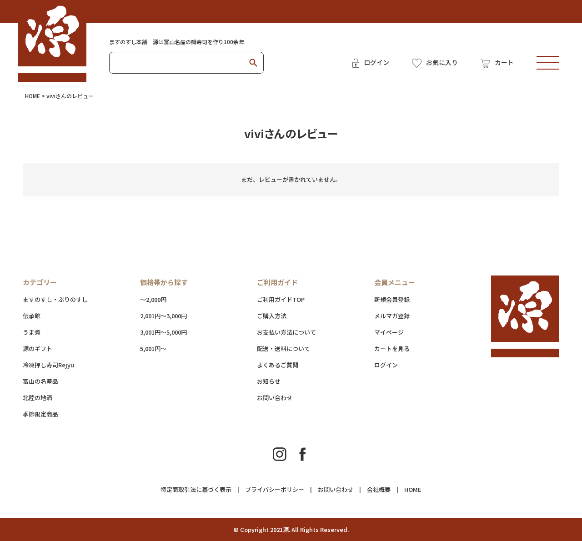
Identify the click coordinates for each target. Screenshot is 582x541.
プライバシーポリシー (274, 489)
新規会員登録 (392, 299)
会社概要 (379, 489)
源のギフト (37, 348)
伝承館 (31, 315)
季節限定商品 (40, 414)
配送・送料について (302, 348)
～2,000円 (153, 299)
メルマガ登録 (392, 315)
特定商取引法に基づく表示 (196, 489)
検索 (253, 63)
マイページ (389, 332)
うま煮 (31, 332)
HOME (32, 96)
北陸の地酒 (37, 397)
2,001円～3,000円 (163, 315)
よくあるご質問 (277, 365)
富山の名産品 (40, 381)
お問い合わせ (274, 397)
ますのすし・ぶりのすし (55, 299)
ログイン (386, 365)
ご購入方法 (271, 315)
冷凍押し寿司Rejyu (48, 365)
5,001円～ (153, 348)
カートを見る (392, 348)
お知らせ (269, 381)
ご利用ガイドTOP (281, 299)
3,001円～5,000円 (163, 332)
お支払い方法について (286, 332)
